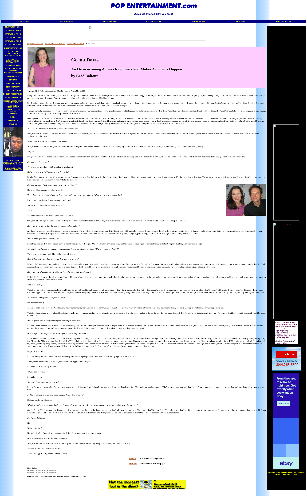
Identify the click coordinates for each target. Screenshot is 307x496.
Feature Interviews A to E (75, 44)
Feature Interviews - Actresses (55, 44)
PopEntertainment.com (35, 44)
